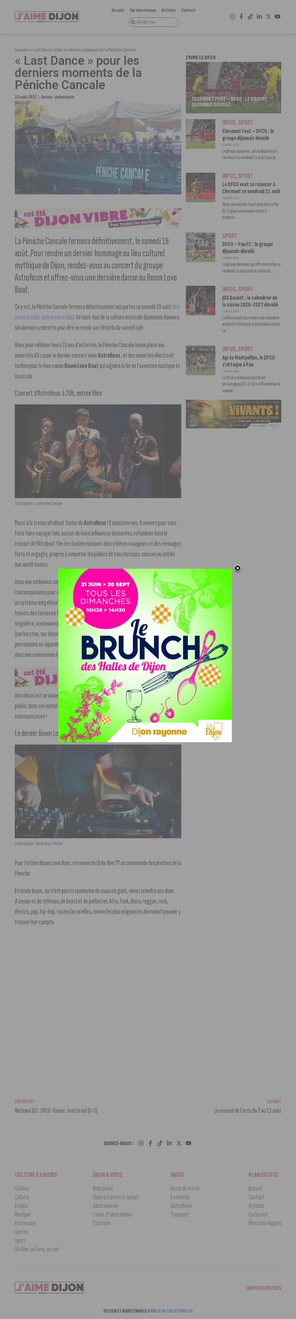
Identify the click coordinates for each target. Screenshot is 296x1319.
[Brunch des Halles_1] (145, 740)
